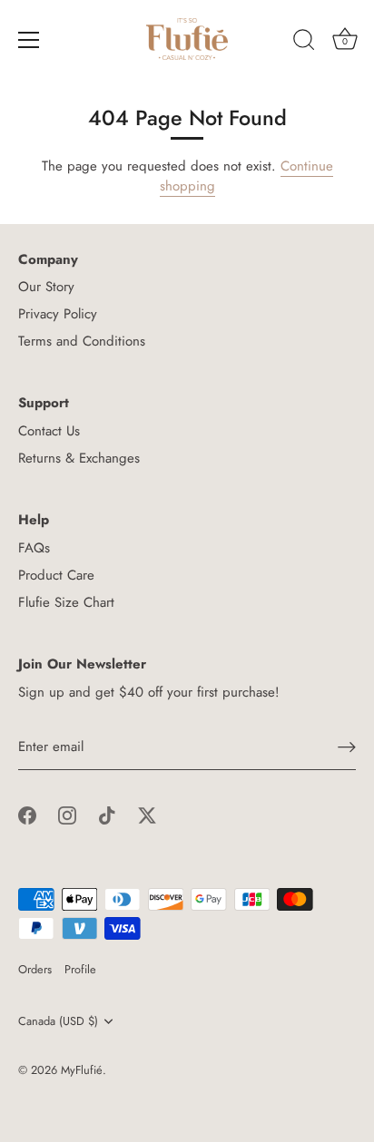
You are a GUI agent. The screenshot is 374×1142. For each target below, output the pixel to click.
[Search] (304, 43)
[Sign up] (347, 746)
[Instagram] (67, 815)
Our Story (46, 287)
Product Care (56, 575)
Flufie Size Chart (66, 602)
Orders (35, 969)
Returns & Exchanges (79, 458)
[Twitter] (147, 815)
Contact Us (49, 431)
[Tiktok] (107, 815)
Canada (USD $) (58, 1021)
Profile (80, 969)
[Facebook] (27, 815)
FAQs (34, 548)
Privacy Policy (57, 314)
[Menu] (29, 40)
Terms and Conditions (81, 341)
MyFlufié (82, 1070)
